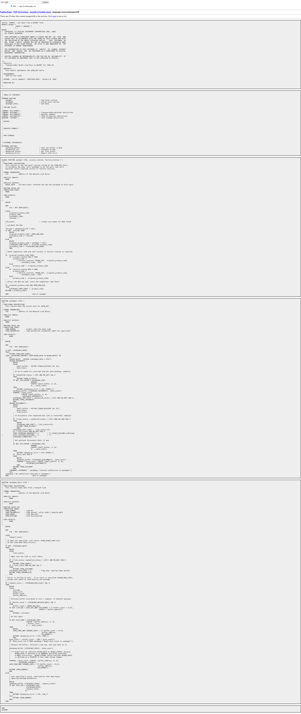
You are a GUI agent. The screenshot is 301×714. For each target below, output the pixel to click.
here (54, 16)
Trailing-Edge (6, 12)
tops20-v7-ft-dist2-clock (40, 12)
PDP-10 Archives (20, 12)
